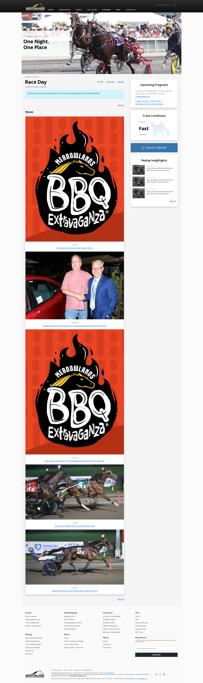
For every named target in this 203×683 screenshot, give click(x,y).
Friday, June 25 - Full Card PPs (148, 101)
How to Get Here (141, 623)
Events (79, 10)
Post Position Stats (71, 644)
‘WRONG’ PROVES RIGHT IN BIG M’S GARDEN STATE (75, 591)
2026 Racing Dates (32, 641)
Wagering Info (69, 616)
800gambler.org (143, 678)
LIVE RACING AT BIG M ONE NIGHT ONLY (74, 248)
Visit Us (138, 616)
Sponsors (29, 654)
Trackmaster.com (142, 96)
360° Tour (139, 632)
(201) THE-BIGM (109, 673)
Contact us (131, 10)
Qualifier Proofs (109, 623)
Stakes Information (110, 626)
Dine (137, 619)
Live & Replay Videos (33, 644)
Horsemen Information (111, 616)
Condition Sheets (109, 619)
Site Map (76, 670)
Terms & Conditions (56, 670)
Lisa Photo (107, 647)
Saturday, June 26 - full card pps (149, 104)
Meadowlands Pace (32, 619)
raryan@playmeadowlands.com (78, 676)
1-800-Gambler (130, 678)
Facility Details (140, 626)
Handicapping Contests (73, 623)
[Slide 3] (104, 71)
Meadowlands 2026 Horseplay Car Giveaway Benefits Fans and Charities (74, 326)
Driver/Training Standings (73, 641)
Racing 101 (29, 651)
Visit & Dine (92, 10)
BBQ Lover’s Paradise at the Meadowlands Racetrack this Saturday (75, 461)
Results (121, 82)
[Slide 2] (101, 71)
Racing (51, 10)
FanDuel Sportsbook (72, 626)
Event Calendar (31, 616)
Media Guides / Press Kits (74, 647)
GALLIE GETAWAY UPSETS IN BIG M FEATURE (75, 526)
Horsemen (106, 10)
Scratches (110, 82)
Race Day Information (33, 638)
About (105, 641)
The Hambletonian (32, 623)
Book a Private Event (33, 626)
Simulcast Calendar (32, 647)
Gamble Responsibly (86, 670)
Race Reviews (69, 619)
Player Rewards (70, 629)
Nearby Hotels (140, 629)
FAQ (71, 670)
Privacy (66, 670)
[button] (174, 5)
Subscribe (156, 655)
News (118, 10)
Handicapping (65, 10)
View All (120, 105)
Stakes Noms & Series (111, 629)
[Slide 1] (99, 71)
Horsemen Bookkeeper (112, 632)
